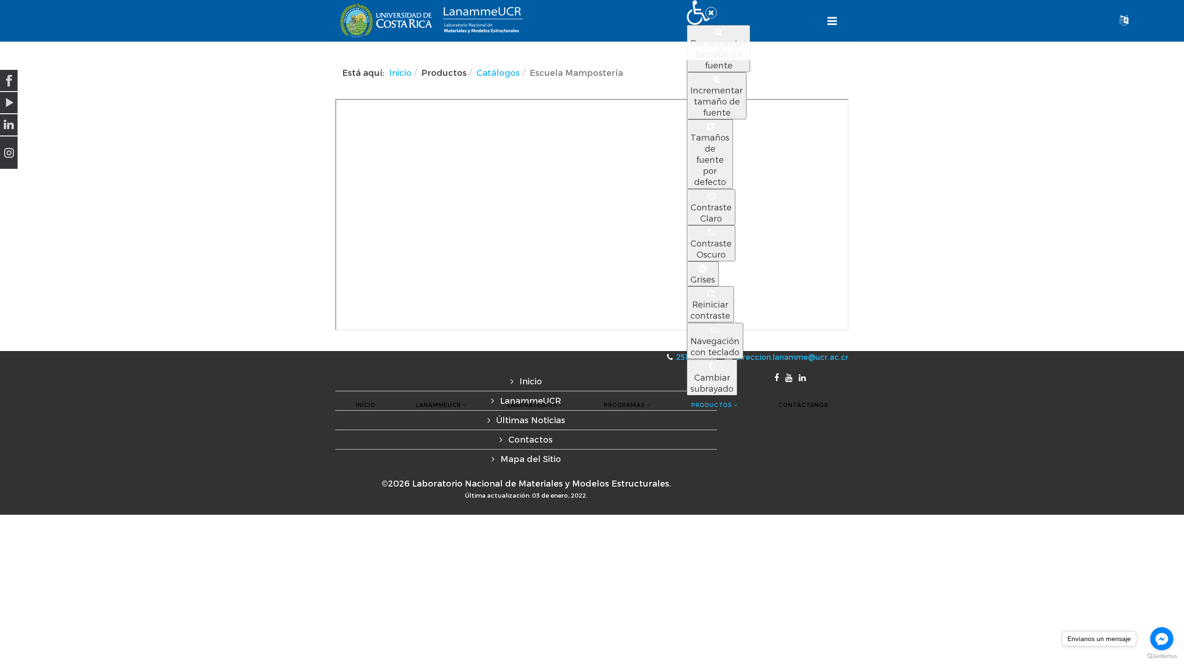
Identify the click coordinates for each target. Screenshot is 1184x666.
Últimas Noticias (529, 420)
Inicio (366, 404)
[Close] (711, 12)
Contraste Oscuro (711, 248)
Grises (703, 279)
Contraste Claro (711, 212)
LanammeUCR (438, 404)
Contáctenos (803, 404)
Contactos (529, 439)
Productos (711, 404)
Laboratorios (532, 404)
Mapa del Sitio (529, 458)
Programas (624, 404)
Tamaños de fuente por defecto (710, 159)
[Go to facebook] (1161, 638)
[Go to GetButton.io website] (1162, 657)
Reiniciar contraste (710, 309)
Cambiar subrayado (712, 382)
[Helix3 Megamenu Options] (832, 21)
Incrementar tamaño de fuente (717, 101)
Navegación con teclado (715, 346)
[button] (702, 12)
